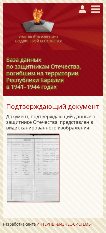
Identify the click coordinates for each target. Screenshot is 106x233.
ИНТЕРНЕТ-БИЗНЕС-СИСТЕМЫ (64, 224)
